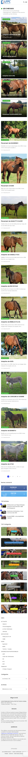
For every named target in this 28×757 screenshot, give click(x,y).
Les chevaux (6, 19)
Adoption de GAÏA (7, 361)
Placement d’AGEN (7, 186)
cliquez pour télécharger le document (9, 733)
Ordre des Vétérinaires (8, 656)
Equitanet (5, 644)
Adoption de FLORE (9, 76)
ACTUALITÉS (4, 621)
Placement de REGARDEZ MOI (12, 114)
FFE (3, 659)
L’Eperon (5, 624)
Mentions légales (18, 753)
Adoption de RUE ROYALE (9, 286)
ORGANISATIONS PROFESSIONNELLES (9, 651)
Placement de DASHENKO (9, 143)
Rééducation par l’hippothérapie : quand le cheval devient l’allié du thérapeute (16, 506)
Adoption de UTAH (7, 464)
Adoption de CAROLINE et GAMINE (12, 397)
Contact (11, 753)
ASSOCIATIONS (4, 634)
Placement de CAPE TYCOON (12, 95)
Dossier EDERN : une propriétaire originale (15, 517)
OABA (4, 639)
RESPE (4, 646)
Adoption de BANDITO (8, 431)
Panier (6, 753)
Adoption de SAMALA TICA (10, 255)
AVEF (4, 654)
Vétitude (5, 631)
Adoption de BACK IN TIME (11, 35)
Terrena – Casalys (7, 649)
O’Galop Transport (7, 669)
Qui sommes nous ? (7, 751)
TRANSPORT (4, 666)
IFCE (4, 661)
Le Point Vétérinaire (7, 629)
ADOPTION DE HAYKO (9, 56)
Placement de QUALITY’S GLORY (12, 221)
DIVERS (2, 641)
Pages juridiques (16, 751)
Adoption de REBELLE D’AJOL (10, 322)
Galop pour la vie (7, 636)
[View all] (14, 531)
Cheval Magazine (7, 626)
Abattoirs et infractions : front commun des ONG (15, 512)
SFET (4, 664)
